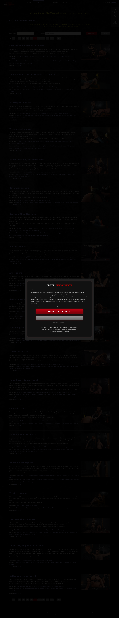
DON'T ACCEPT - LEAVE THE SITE (59, 318)
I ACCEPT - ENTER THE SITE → (59, 311)
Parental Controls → (59, 323)
